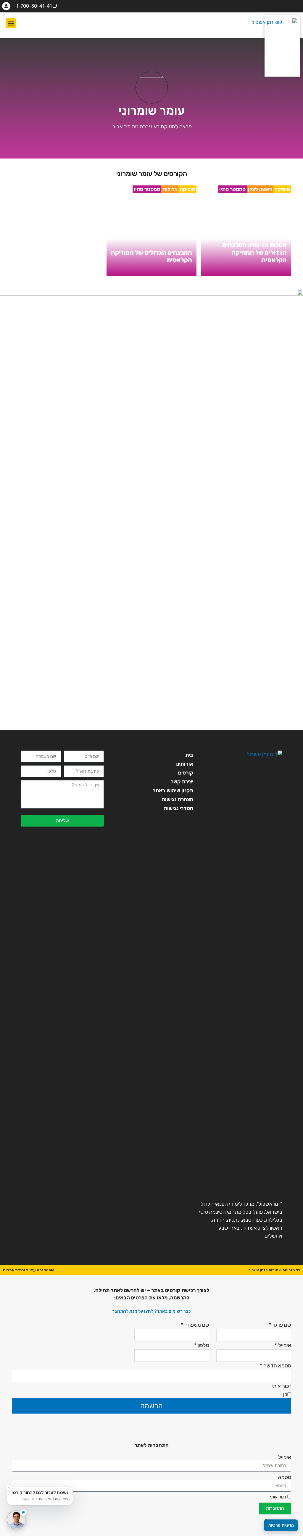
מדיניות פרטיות (281, 1525)
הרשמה (151, 1406)
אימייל (284, 1457)
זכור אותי (278, 1497)
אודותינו (184, 764)
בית (189, 755)
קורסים (185, 772)
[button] (11, 23)
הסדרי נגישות (178, 808)
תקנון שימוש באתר (173, 790)
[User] (6, 6)
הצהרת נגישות (177, 799)
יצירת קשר (182, 781)
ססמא (284, 1477)
